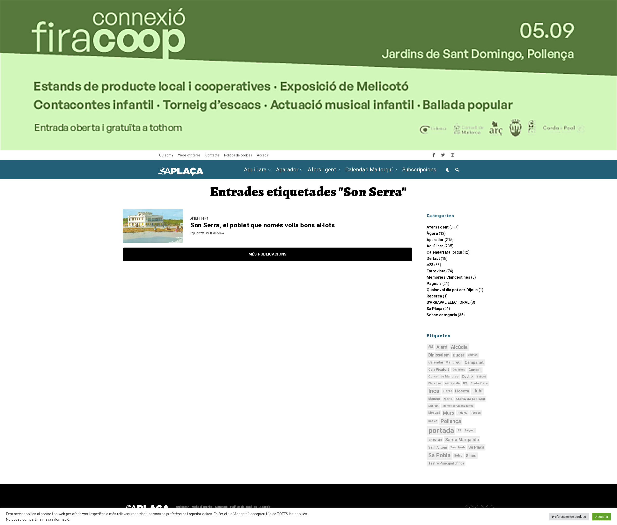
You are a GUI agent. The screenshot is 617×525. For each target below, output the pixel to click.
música (462, 412)
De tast (433, 258)
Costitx (467, 377)
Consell (475, 370)
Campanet (474, 362)
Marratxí (433, 405)
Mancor (434, 399)
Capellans (458, 369)
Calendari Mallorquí (369, 170)
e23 (430, 264)
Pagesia (434, 283)
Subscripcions (419, 170)
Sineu (471, 455)
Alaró (441, 347)
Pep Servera (197, 233)
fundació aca (479, 383)
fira (465, 383)
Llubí (477, 391)
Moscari (434, 412)
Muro (448, 413)
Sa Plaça (434, 308)
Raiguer (470, 430)
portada (441, 430)
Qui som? (166, 155)
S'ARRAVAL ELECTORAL (448, 302)
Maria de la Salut (470, 399)
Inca (433, 391)
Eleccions (435, 383)
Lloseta (462, 391)
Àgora (432, 233)
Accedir (262, 155)
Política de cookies (238, 155)
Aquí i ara (255, 170)
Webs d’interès (189, 155)
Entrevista (436, 271)
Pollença (451, 421)
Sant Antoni (437, 447)
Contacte (212, 155)
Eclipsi (481, 376)
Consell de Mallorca (443, 376)
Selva (458, 455)
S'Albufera (435, 439)
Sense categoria (442, 315)
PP (459, 430)
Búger (458, 355)
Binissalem (438, 355)
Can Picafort (438, 370)
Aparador (287, 170)
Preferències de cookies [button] (569, 516)
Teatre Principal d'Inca (446, 463)
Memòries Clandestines (448, 277)
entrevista (452, 383)
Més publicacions (267, 254)
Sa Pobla (439, 455)
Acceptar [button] (601, 516)
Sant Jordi (457, 447)
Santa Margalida (462, 439)
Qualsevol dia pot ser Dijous (452, 290)
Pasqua (476, 412)
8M (430, 347)
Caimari (472, 355)
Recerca (434, 296)
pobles (432, 421)
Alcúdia (459, 347)
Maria (448, 399)
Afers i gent (322, 170)
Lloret (447, 391)
